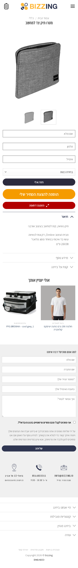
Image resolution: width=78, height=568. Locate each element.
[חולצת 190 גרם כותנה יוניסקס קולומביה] (58, 303)
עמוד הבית (43, 18)
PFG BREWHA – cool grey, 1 (20, 326)
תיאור (64, 216)
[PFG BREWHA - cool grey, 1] (20, 303)
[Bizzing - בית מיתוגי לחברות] (39, 6)
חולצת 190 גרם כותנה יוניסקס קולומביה (58, 328)
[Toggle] (71, 216)
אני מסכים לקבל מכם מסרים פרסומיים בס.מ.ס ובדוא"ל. (44, 422)
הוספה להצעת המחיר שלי (39, 194)
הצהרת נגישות (52, 549)
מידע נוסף (62, 258)
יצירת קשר (23, 549)
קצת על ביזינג (59, 267)
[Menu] (72, 6)
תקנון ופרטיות (37, 549)
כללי (31, 18)
